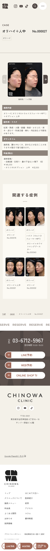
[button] (4, 80)
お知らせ (8, 518)
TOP (4, 314)
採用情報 (8, 523)
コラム (28, 513)
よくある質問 (10, 513)
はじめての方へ (32, 493)
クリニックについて (13, 498)
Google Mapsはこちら (14, 456)
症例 (27, 503)
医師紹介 (29, 498)
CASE (12, 314)
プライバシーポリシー (12, 534)
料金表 (7, 508)
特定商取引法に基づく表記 (34, 534)
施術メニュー (10, 503)
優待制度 (29, 518)
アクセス (29, 508)
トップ (7, 493)
